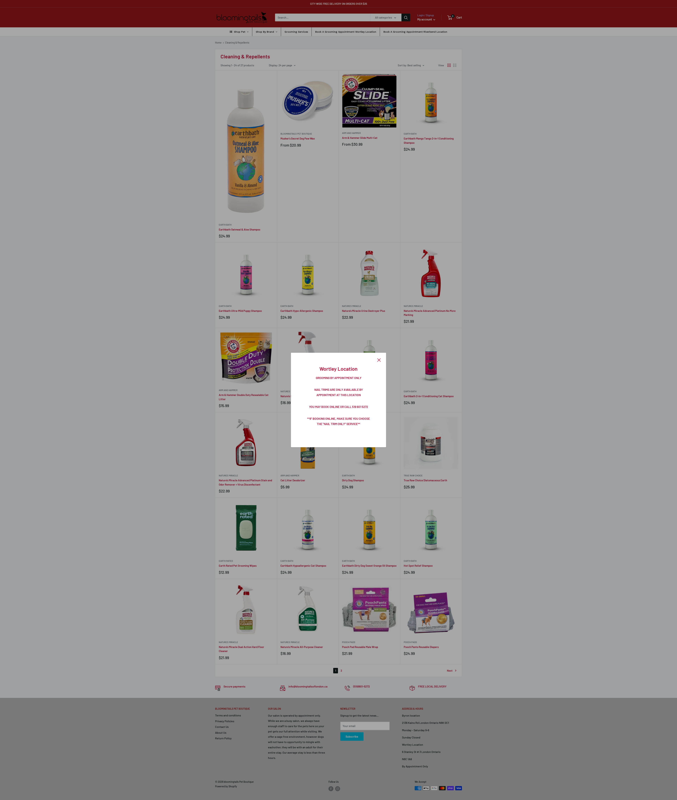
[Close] (379, 359)
